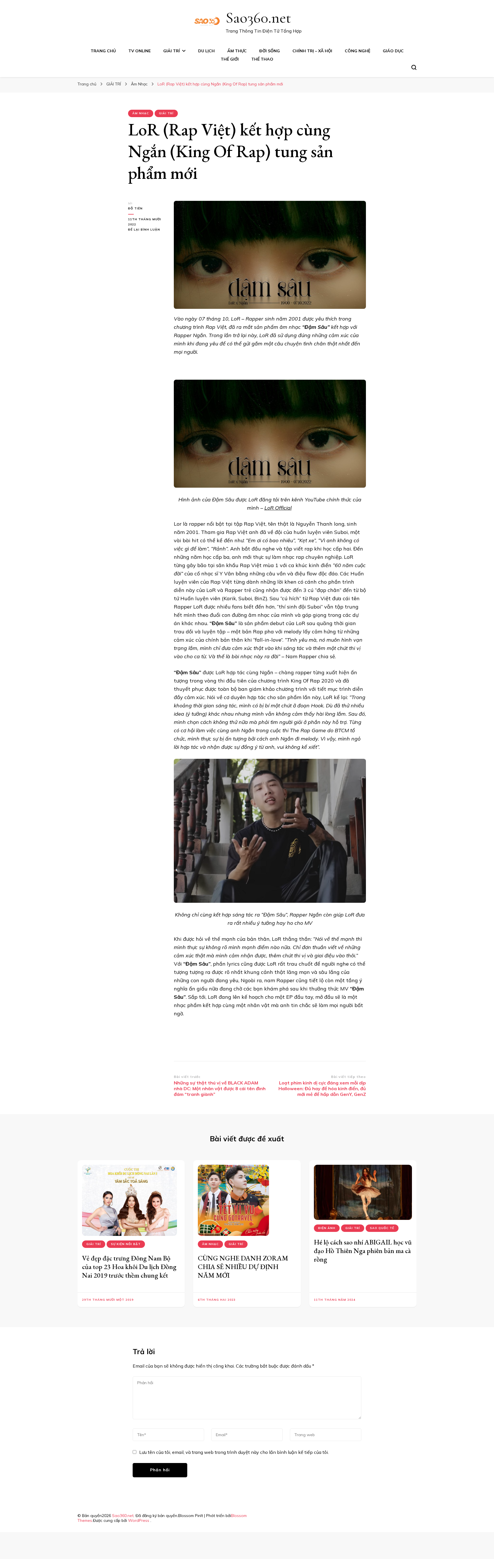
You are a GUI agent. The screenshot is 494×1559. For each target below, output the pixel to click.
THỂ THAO (262, 59)
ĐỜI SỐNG (269, 50)
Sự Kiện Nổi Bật (126, 1244)
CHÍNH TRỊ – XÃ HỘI (312, 50)
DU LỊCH (206, 50)
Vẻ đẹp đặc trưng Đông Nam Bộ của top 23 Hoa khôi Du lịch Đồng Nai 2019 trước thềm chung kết (129, 1267)
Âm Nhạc (140, 113)
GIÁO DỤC (393, 50)
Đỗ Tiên (135, 208)
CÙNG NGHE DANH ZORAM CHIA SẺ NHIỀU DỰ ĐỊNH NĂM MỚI (243, 1267)
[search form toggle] (414, 67)
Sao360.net (258, 17)
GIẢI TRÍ (171, 50)
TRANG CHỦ (103, 50)
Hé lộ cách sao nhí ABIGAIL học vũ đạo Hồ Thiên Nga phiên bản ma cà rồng (363, 1251)
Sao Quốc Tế (382, 1228)
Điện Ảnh (326, 1228)
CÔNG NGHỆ (357, 50)
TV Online (139, 50)
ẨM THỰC (237, 50)
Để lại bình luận (146, 229)
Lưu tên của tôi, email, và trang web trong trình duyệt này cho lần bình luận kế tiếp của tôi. (234, 1452)
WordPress (138, 1520)
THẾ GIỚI (230, 59)
